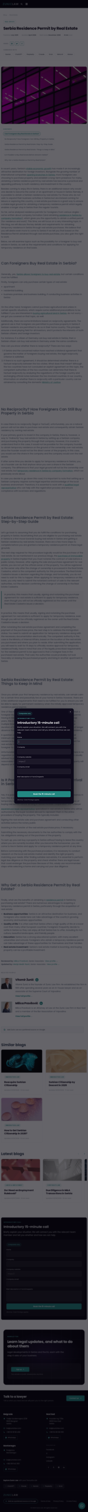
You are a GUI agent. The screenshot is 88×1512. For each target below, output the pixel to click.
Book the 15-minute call (44, 794)
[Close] (70, 712)
